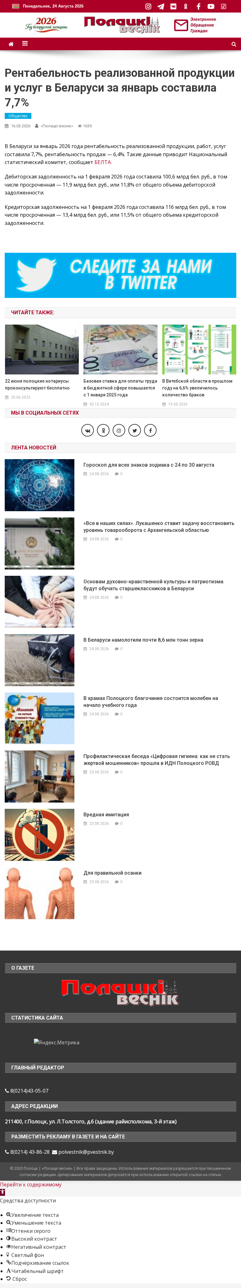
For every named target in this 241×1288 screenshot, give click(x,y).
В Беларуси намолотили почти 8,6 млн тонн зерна (143, 640)
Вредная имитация (106, 815)
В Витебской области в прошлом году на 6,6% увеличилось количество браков (197, 388)
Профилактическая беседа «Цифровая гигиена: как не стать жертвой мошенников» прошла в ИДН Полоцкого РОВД (156, 759)
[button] (2, 1192)
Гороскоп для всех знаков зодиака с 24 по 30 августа (148, 465)
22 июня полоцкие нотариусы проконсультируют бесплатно (37, 384)
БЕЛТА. (103, 162)
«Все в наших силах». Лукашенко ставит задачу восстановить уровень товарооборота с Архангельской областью (158, 526)
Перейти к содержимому (31, 1184)
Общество (18, 116)
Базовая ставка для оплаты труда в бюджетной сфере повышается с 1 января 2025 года (120, 388)
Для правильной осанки (112, 873)
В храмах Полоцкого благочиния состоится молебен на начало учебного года (150, 701)
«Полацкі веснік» (57, 126)
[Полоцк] (120, 992)
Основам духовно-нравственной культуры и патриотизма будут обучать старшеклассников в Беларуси (153, 585)
